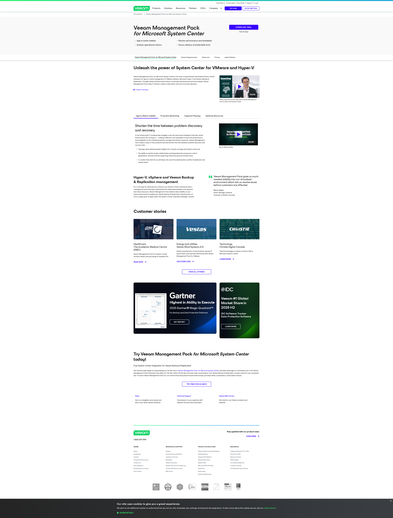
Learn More (225, 259)
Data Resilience (203, 454)
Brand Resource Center (141, 468)
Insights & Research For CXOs (239, 451)
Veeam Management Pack (198, 370)
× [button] (390, 501)
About (135, 451)
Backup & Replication (205, 474)
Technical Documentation (174, 454)
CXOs (203, 8)
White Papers (234, 460)
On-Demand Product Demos (239, 468)
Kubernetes (202, 471)
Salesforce (201, 468)
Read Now (138, 262)
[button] (196, 512)
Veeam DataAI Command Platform (209, 451)
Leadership (137, 454)
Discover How (184, 261)
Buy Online (241, 3)
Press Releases (138, 465)
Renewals (169, 460)
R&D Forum (169, 471)
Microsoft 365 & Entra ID (205, 465)
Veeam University (171, 463)
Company (213, 8)
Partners (193, 8)
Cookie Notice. (270, 508)
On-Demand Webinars (237, 463)
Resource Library (235, 457)
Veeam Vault (202, 463)
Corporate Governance (141, 460)
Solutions (168, 8)
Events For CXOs (235, 454)
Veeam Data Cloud (204, 460)
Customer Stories (235, 465)
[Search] (221, 8)
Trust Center (138, 471)
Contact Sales (230, 3)
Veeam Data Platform (205, 457)
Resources (180, 8)
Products (156, 8)
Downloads (220, 3)
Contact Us (137, 463)
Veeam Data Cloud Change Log (176, 465)
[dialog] (196, 508)
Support (249, 3)
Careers (136, 457)
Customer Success (172, 457)
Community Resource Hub (174, 468)
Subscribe (251, 436)
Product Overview (141, 89)
